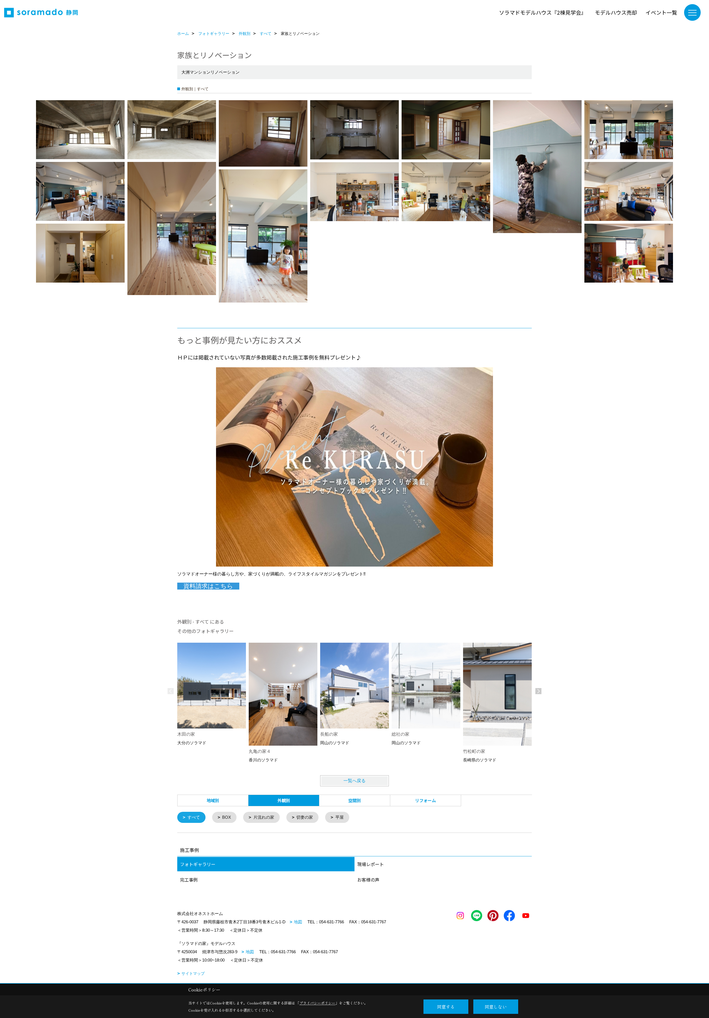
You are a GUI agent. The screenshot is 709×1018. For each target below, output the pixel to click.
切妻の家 (304, 817)
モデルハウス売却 (616, 12)
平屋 (339, 817)
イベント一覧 (661, 12)
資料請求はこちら (208, 586)
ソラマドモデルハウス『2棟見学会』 (542, 12)
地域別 (213, 800)
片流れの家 (263, 817)
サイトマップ (193, 973)
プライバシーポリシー (317, 1003)
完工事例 (189, 879)
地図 (298, 921)
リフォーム (425, 800)
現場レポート (370, 864)
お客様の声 (368, 879)
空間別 (354, 800)
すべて (193, 817)
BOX (226, 817)
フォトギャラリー (197, 864)
